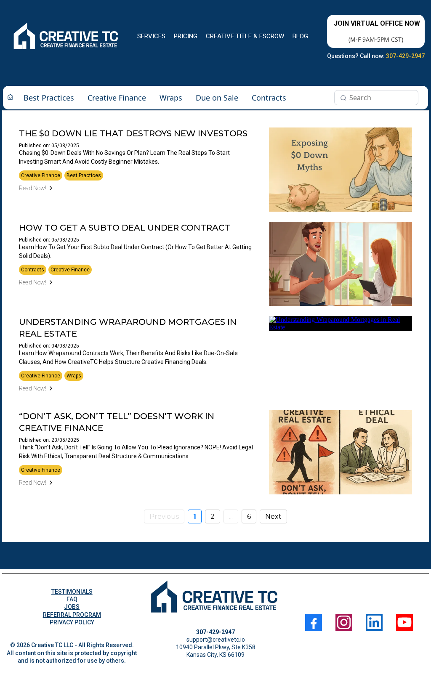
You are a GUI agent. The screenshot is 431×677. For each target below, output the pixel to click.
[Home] (10, 98)
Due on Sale (217, 98)
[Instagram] (344, 622)
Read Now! (32, 188)
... (231, 516)
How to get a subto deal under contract (124, 228)
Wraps (171, 98)
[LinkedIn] (374, 622)
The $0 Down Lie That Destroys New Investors (133, 133)
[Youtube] (404, 622)
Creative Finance (117, 98)
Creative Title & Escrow (245, 36)
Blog (300, 36)
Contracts (269, 98)
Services (151, 36)
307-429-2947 (405, 56)
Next (273, 516)
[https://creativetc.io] (67, 36)
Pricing (185, 36)
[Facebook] (313, 622)
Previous (164, 516)
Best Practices (49, 98)
